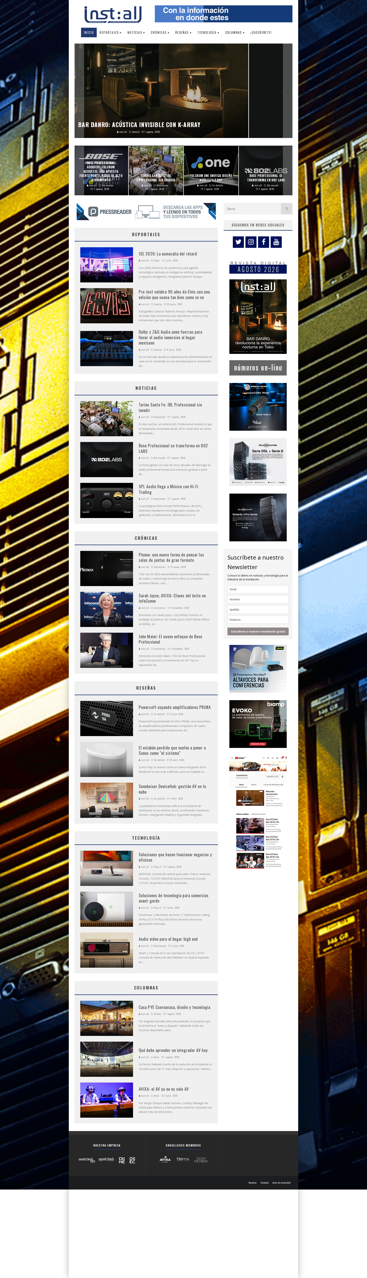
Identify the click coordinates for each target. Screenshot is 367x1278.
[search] (286, 208)
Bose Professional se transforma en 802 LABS (173, 448)
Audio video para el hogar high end (168, 939)
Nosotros (253, 1183)
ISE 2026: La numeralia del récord (168, 254)
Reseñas (182, 32)
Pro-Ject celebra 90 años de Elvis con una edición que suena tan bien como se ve (174, 294)
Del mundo (159, 458)
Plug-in (158, 866)
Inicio (89, 32)
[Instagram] (251, 242)
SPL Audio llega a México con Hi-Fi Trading (168, 489)
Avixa (156, 1057)
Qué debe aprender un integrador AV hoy (173, 1050)
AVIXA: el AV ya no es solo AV (164, 1089)
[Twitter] (238, 242)
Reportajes (109, 32)
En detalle (159, 714)
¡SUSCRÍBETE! (261, 32)
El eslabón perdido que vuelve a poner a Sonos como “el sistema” (172, 750)
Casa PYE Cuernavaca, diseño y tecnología (174, 1007)
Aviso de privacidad (282, 1183)
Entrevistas (160, 567)
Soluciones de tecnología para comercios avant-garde (174, 898)
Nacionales (160, 417)
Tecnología (207, 32)
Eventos (158, 304)
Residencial (160, 946)
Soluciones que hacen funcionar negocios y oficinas (175, 857)
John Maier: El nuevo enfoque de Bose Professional (170, 639)
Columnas (233, 32)
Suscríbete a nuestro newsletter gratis (258, 631)
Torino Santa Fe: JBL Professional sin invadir (170, 407)
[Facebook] (263, 242)
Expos (157, 260)
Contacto (265, 1183)
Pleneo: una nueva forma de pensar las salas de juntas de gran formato (171, 557)
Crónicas (158, 32)
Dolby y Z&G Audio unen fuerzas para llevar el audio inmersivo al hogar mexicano (170, 337)
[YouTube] (276, 242)
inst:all (144, 260)
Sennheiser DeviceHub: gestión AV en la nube (172, 789)
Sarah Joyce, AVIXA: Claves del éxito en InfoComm (172, 598)
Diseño (157, 1014)
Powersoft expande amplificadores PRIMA (175, 707)
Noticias (134, 32)
